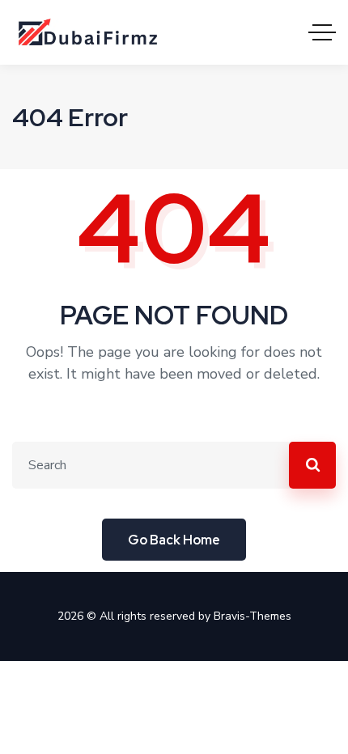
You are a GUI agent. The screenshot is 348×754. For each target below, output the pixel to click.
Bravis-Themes (252, 616)
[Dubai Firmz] (92, 32)
